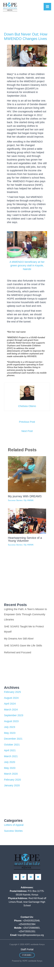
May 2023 (9, 732)
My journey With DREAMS (25, 496)
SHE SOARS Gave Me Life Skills (23, 645)
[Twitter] (23, 877)
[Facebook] (16, 877)
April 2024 (10, 703)
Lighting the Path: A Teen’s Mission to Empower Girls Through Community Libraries (25, 614)
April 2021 (10, 750)
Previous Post (27, 421)
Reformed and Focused (17, 652)
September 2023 (13, 715)
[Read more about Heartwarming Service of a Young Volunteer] (27, 520)
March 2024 (11, 709)
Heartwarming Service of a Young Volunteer (25, 539)
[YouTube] (38, 877)
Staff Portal (27, 949)
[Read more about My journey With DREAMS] (27, 474)
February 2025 (12, 692)
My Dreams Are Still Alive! (19, 638)
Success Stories (15, 500)
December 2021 (13, 738)
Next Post (27, 431)
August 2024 (11, 697)
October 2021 (12, 744)
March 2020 (11, 773)
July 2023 (9, 727)
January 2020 (12, 785)
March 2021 (11, 756)
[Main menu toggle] (47, 6)
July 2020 (9, 762)
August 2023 (11, 721)
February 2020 (12, 779)
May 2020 (9, 768)
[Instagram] (31, 877)
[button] (27, 955)
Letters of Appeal (13, 825)
